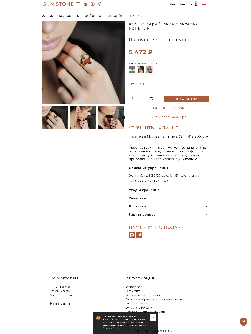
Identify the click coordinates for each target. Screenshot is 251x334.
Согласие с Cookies (111, 328)
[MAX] (132, 235)
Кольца (55, 16)
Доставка (137, 206)
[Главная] (43, 16)
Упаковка (137, 198)
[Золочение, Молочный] (149, 69)
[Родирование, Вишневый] (132, 69)
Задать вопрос (142, 214)
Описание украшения (149, 168)
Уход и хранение (144, 190)
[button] (44, 57)
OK (153, 317)
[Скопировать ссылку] (139, 235)
